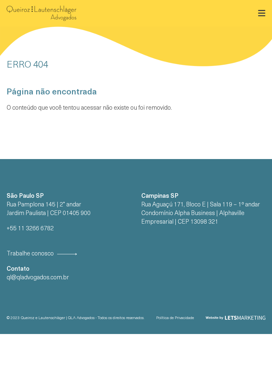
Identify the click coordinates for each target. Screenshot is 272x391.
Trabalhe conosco (30, 254)
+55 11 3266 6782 (30, 229)
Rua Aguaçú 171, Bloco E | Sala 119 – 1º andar (200, 205)
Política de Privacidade (175, 318)
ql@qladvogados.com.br (38, 278)
